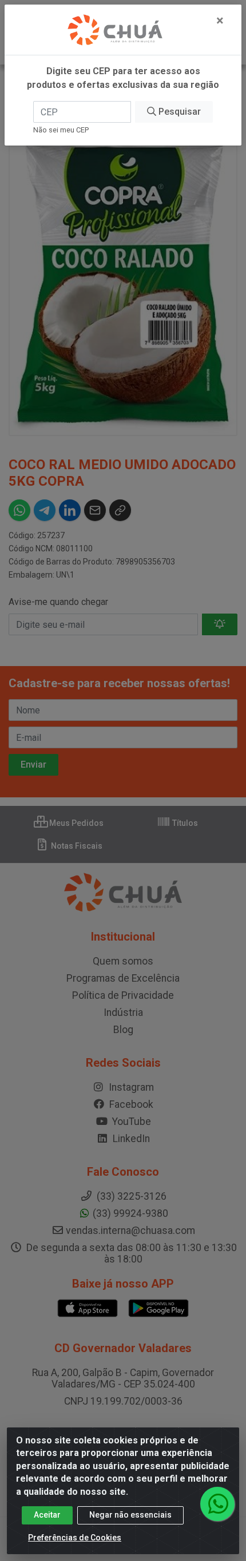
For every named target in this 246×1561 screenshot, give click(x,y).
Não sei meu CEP (61, 130)
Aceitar (47, 1514)
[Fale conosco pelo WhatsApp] (217, 1504)
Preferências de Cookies (74, 1537)
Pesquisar (178, 111)
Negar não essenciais (130, 1514)
